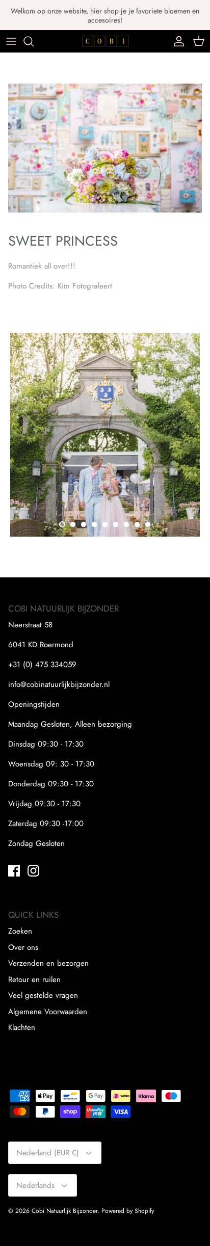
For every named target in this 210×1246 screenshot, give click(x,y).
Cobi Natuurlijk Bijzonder (64, 1210)
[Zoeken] (33, 41)
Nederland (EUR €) (47, 1152)
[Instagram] (33, 871)
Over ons (23, 947)
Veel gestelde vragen (43, 995)
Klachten (21, 1027)
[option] (105, 435)
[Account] (176, 41)
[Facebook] (14, 871)
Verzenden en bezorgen (48, 963)
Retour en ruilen (34, 979)
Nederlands (35, 1185)
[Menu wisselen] (11, 41)
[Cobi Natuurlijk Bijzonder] (105, 41)
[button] (62, 524)
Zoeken (20, 931)
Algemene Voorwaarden (47, 1011)
